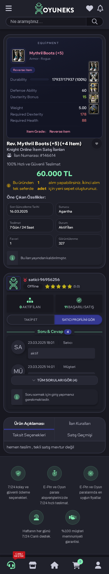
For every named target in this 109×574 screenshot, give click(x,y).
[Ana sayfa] (54, 565)
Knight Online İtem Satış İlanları (36, 149)
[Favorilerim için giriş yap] (89, 8)
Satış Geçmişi (79, 434)
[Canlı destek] (11, 565)
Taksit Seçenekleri (29, 434)
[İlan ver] (33, 565)
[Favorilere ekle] (96, 143)
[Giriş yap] (98, 565)
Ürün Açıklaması (29, 423)
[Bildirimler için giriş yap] (100, 8)
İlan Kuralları (80, 423)
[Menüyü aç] (9, 8)
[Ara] (94, 21)
